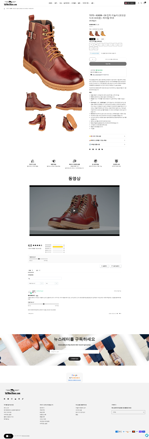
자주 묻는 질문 (7, 414)
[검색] (141, 3)
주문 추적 (42, 410)
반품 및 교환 (43, 414)
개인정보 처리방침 (44, 421)
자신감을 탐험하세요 (81, 404)
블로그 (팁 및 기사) (8, 417)
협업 (77, 414)
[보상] (8, 436)
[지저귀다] (9, 399)
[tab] (31, 270)
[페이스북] (90, 149)
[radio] (91, 33)
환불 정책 (42, 417)
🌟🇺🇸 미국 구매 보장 (95, 136)
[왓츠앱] (99, 149)
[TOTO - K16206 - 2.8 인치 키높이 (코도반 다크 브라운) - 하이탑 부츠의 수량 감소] (90, 59)
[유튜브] (16, 399)
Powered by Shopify (25, 435)
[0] (144, 3)
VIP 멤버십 (6, 419)
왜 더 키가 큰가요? (80, 412)
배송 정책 (42, 412)
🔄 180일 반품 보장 (94, 144)
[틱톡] (24, 399)
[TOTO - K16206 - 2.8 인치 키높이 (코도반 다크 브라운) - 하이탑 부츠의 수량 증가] (95, 59)
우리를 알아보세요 (9, 404)
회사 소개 (6, 408)
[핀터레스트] (96, 149)
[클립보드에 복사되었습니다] (102, 149)
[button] (115, 266)
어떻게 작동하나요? (81, 408)
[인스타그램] (13, 399)
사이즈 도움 (79, 410)
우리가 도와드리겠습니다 (46, 404)
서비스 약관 (43, 419)
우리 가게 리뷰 (7, 412)
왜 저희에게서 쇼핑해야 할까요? (12, 410)
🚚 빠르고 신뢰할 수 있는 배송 (97, 140)
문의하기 (42, 408)
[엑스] (93, 149)
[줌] (81, 17)
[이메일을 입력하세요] (143, 412)
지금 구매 (108, 64)
